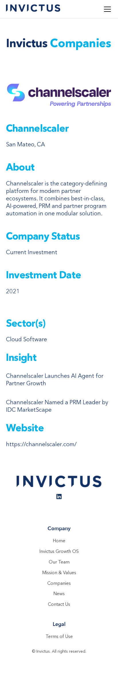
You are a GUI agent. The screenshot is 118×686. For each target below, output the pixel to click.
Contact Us (59, 604)
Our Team (59, 562)
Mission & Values (59, 572)
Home (59, 540)
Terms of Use (59, 636)
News (59, 593)
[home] (33, 9)
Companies (59, 583)
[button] (106, 9)
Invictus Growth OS (59, 551)
